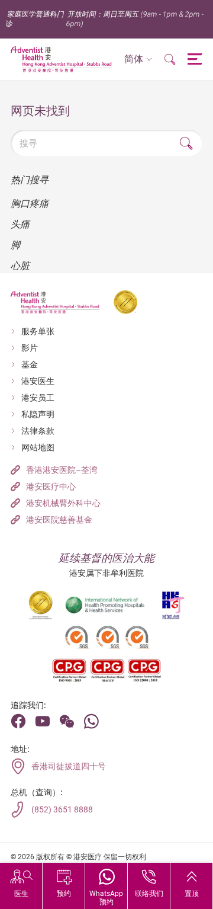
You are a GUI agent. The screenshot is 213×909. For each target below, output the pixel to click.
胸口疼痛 (30, 203)
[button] (138, 59)
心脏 (20, 265)
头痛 (20, 224)
